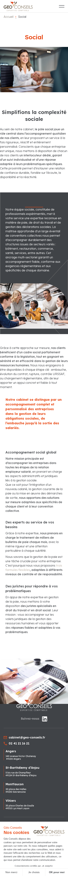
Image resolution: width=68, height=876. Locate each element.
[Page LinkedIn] (44, 719)
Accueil (8, 16)
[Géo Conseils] (18, 6)
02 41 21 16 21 (19, 743)
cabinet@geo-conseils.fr (27, 737)
